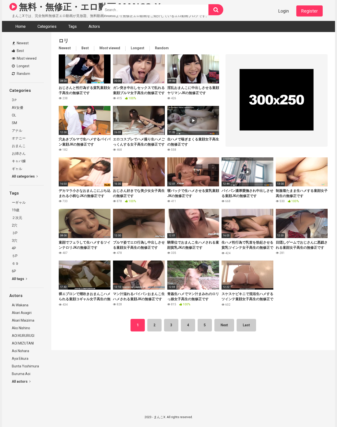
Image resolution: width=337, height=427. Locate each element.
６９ (15, 263)
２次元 (17, 218)
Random (23, 74)
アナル (17, 130)
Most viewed (26, 58)
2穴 (14, 225)
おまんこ (19, 146)
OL (14, 115)
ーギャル (19, 202)
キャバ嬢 (19, 161)
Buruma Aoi (21, 374)
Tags (72, 26)
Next (224, 325)
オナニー (19, 138)
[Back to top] (320, 412)
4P (14, 248)
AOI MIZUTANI (23, 343)
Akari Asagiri (22, 313)
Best (20, 51)
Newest (22, 43)
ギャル (17, 169)
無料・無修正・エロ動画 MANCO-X (89, 6)
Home (20, 26)
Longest (22, 66)
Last (246, 325)
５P (15, 256)
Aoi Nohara (20, 351)
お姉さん (19, 153)
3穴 (14, 241)
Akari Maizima (23, 320)
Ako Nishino (21, 328)
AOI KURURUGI (23, 336)
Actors (94, 26)
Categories (46, 26)
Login (283, 11)
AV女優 (17, 108)
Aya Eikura (20, 359)
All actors (20, 381)
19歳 (15, 210)
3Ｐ (14, 100)
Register (309, 11)
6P (14, 271)
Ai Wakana (20, 305)
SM (14, 123)
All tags (18, 279)
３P (15, 233)
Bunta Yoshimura (25, 366)
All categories (24, 176)
